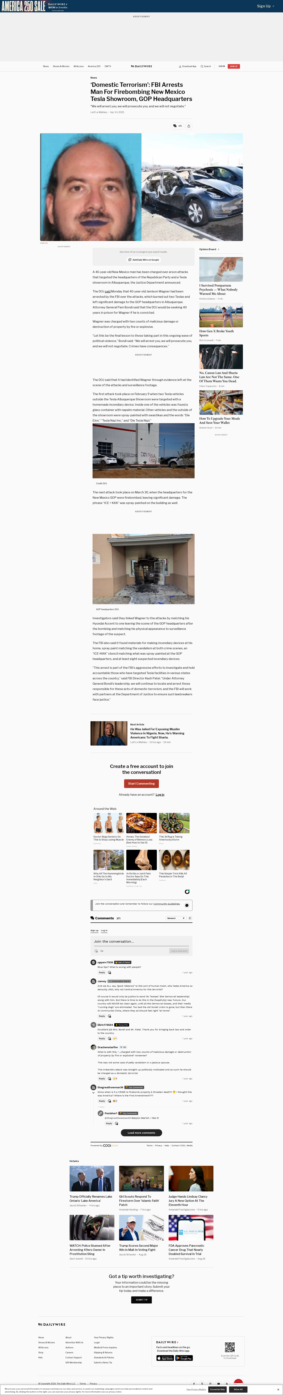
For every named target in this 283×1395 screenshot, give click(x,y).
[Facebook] (194, 1384)
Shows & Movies (61, 66)
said (108, 291)
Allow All (238, 1389)
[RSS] (227, 1384)
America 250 (94, 66)
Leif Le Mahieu (99, 112)
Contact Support (73, 1357)
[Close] (278, 1389)
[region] (141, 1390)
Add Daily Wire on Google (146, 260)
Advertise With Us (74, 1342)
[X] (202, 1384)
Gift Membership (73, 1362)
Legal (96, 1342)
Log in (160, 794)
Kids (40, 1357)
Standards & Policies (104, 1357)
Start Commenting (141, 783)
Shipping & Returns (103, 1352)
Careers (69, 1352)
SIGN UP (234, 66)
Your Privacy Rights (103, 1337)
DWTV (108, 66)
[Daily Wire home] (141, 66)
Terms (83, 1383)
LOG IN (222, 66)
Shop (40, 1352)
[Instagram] (210, 1384)
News (46, 66)
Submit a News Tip (103, 1362)
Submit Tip (142, 1300)
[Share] (188, 126)
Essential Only (217, 1389)
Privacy (93, 1383)
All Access (79, 66)
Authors (69, 1347)
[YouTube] (219, 1384)
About (68, 1337)
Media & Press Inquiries (105, 1347)
